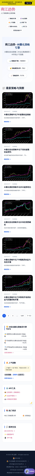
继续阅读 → (7, 121)
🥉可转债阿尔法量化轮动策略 (13, 342)
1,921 (22, 315)
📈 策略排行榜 (12, 18)
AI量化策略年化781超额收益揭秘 (17, 114)
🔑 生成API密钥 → (10, 396)
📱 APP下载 (8, 438)
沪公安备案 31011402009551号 (18, 461)
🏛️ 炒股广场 (23, 22)
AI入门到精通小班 (10, 415)
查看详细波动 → (9, 378)
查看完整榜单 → (8, 352)
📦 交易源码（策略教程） (12, 392)
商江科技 (17, 458)
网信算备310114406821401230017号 (17, 472)
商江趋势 (8, 9)
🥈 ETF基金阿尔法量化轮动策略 (13, 348)
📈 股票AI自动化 (12, 26)
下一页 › (29, 315)
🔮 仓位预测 (23, 18)
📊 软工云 (24, 26)
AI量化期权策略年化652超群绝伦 (17, 187)
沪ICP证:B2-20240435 (16, 470)
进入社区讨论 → (9, 431)
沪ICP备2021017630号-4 (16, 464)
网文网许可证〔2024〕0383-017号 (17, 467)
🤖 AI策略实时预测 (10, 399)
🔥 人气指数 (12, 22)
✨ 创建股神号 (9, 434)
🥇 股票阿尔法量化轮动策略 (12, 335)
